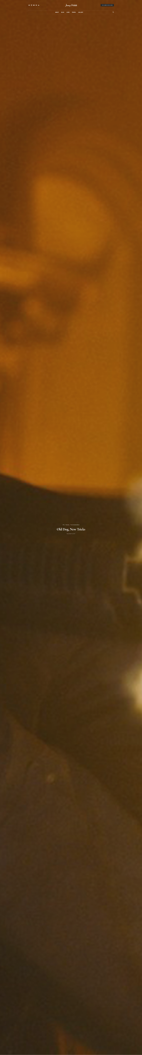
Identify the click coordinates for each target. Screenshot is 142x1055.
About (57, 12)
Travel (74, 12)
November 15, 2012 (71, 533)
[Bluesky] (29, 5)
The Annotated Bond (74, 524)
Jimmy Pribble (71, 5)
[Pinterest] (36, 5)
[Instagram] (31, 5)
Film (63, 524)
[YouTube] (34, 5)
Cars (67, 12)
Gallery (80, 12)
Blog (62, 12)
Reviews (67, 524)
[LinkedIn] (39, 5)
